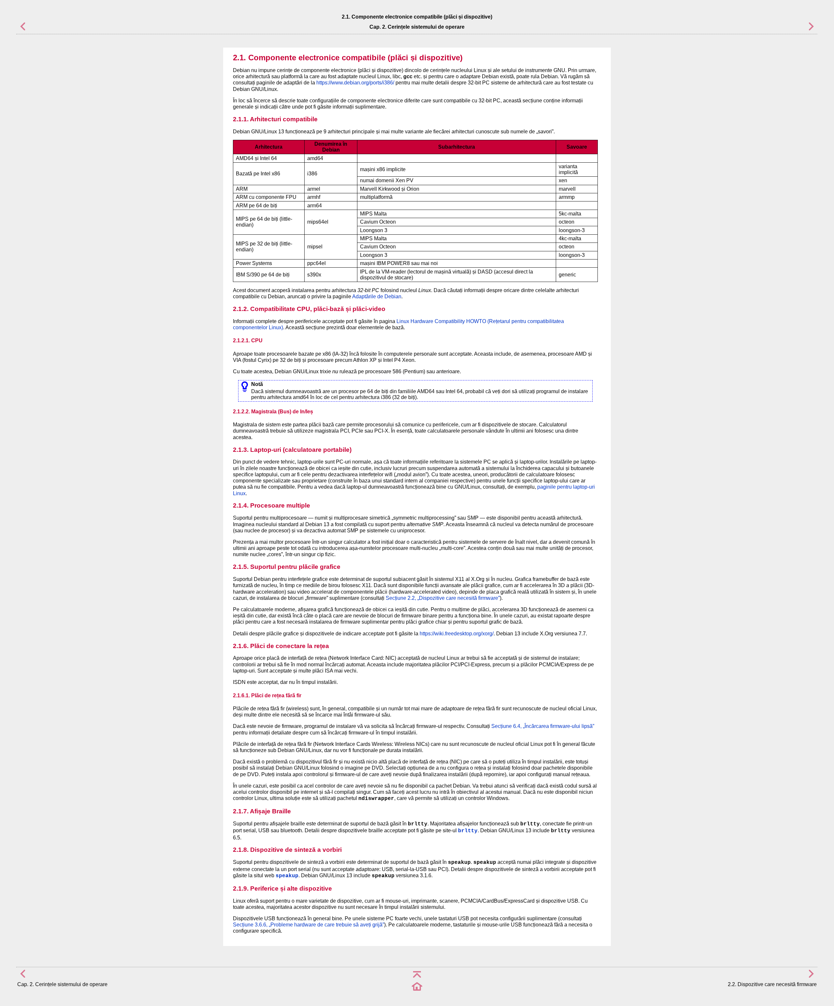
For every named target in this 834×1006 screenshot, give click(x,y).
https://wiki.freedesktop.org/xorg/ (457, 633)
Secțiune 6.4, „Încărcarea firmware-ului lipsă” (542, 726)
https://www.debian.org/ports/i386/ (355, 82)
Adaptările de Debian (376, 296)
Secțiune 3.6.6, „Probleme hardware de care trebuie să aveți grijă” (308, 924)
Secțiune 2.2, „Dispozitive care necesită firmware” (443, 598)
